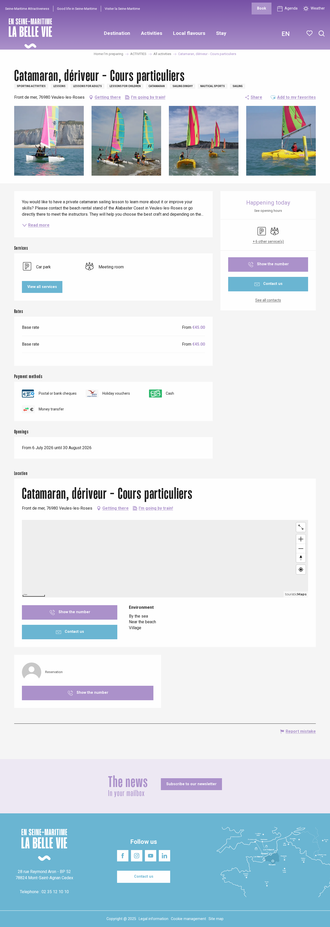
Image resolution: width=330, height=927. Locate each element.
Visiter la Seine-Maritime (122, 9)
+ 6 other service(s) (268, 241)
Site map (216, 919)
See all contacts (268, 300)
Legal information (153, 919)
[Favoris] (310, 33)
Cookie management (188, 919)
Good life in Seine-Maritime (77, 9)
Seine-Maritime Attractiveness (27, 9)
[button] (321, 34)
